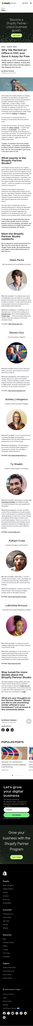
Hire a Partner (7, 974)
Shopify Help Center (9, 967)
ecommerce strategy (8, 502)
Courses (5, 949)
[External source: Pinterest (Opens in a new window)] (4, 1017)
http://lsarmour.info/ (14, 663)
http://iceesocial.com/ (15, 324)
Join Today (16, 35)
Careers (5, 892)
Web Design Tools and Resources (11, 762)
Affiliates (5, 928)
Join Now (25, 3)
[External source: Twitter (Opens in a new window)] (7, 729)
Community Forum (8, 971)
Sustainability (7, 903)
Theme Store (7, 917)
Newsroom (6, 899)
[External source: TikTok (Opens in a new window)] (21, 1013)
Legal (4, 998)
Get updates (16, 815)
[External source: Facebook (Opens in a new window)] (3, 729)
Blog (4, 939)
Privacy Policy (7, 1001)
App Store (6, 921)
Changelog (6, 956)
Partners (5, 924)
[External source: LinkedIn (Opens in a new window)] (12, 729)
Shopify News (12, 46)
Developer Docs (8, 914)
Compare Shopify (8, 942)
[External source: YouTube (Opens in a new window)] (12, 1013)
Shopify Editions (8, 889)
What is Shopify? (8, 885)
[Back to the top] (5, 873)
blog (3, 46)
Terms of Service (8, 994)
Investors (6, 896)
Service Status (7, 978)
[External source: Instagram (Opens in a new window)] (16, 1013)
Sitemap (5, 1005)
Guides (5, 946)
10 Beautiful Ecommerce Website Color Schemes (13, 766)
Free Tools (6, 953)
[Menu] (31, 3)
